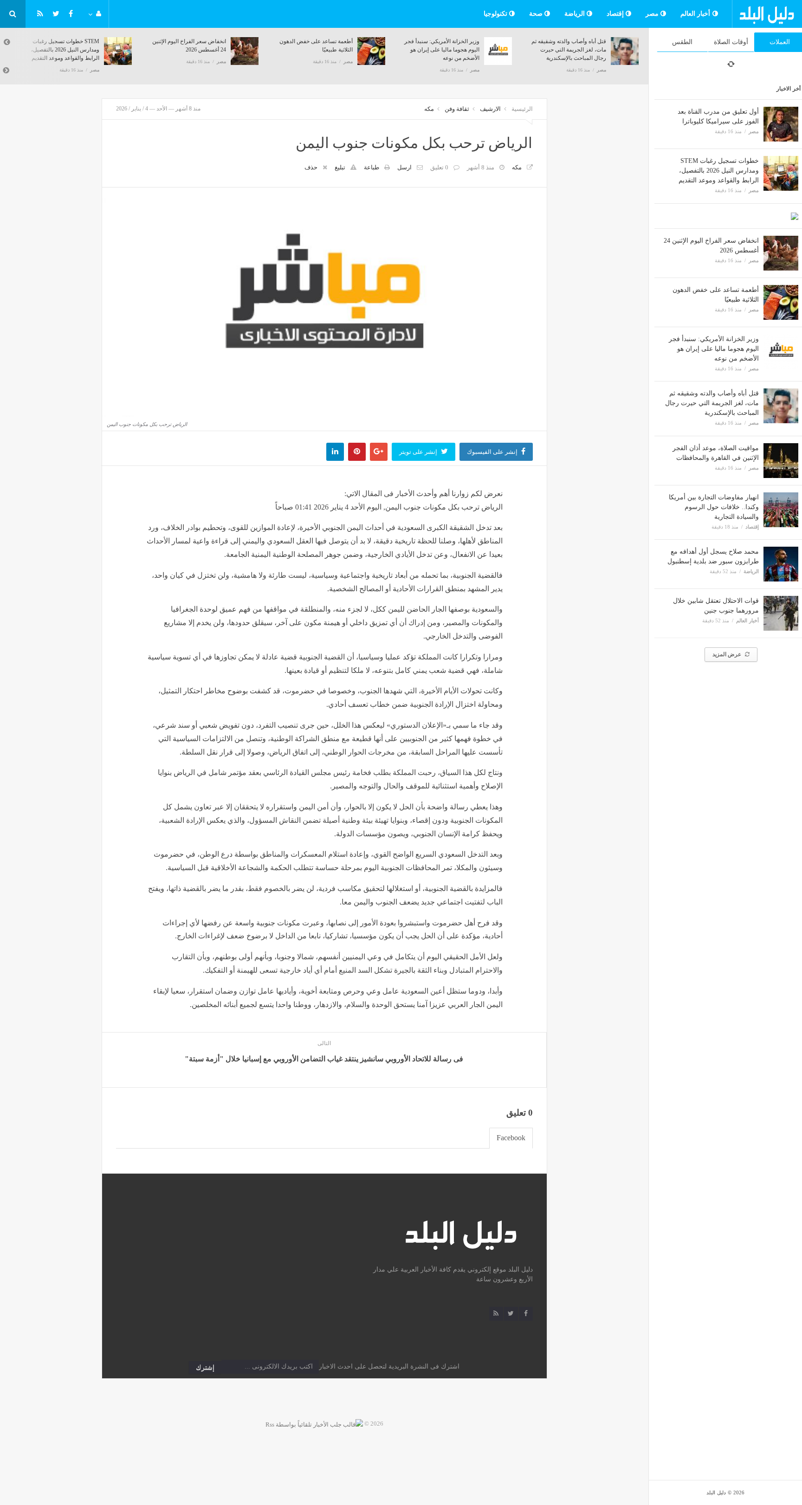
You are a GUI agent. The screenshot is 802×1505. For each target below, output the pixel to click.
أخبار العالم (696, 13)
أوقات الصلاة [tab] (731, 42)
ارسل (404, 167)
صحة (537, 13)
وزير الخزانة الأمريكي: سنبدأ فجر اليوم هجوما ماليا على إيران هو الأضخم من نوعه (714, 349)
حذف (310, 167)
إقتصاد (616, 13)
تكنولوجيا (497, 13)
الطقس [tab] (682, 42)
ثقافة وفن (457, 108)
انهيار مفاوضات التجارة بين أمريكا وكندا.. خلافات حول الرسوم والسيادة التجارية (714, 507)
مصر (653, 13)
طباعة (371, 167)
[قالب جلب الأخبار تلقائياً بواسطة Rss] (314, 1423)
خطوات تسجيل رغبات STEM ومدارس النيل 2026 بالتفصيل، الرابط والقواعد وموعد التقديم (719, 170)
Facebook (511, 1138)
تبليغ (340, 167)
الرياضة (575, 13)
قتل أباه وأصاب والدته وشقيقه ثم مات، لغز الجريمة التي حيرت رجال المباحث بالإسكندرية (712, 403)
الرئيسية (522, 108)
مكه (429, 108)
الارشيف (490, 108)
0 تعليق (439, 167)
